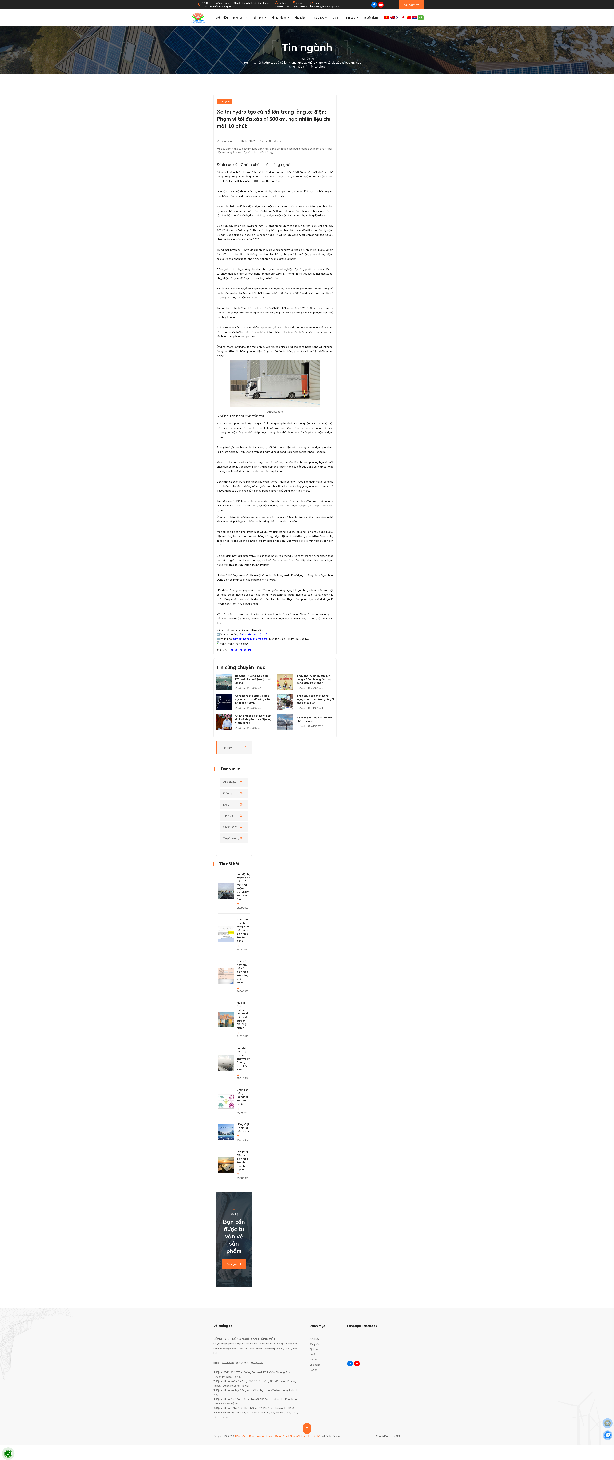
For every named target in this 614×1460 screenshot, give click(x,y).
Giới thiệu (222, 17)
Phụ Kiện (300, 17)
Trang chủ (307, 58)
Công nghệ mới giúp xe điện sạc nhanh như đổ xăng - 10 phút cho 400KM (252, 699)
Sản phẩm (314, 1344)
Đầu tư (228, 793)
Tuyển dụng (371, 17)
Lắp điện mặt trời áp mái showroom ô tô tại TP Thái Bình (243, 1058)
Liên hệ (313, 1369)
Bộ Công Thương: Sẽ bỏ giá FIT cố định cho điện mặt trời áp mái (253, 679)
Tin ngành (224, 101)
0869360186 (282, 6)
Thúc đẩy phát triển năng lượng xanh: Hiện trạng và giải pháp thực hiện (315, 699)
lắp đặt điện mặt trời (255, 634)
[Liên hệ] (8, 1453)
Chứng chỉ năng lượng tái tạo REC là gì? (243, 1097)
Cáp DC (319, 17)
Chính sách (230, 827)
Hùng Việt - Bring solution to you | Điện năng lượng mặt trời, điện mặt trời (278, 1436)
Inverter (238, 17)
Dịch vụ (313, 1349)
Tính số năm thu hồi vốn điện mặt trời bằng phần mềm (242, 971)
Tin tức (351, 17)
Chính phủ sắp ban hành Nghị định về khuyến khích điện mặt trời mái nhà (254, 719)
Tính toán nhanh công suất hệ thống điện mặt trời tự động (243, 930)
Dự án (336, 17)
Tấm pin (258, 17)
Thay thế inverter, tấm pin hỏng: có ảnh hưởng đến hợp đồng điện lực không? (314, 679)
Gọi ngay (410, 4)
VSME (397, 1436)
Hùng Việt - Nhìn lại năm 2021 (243, 1128)
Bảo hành (314, 1364)
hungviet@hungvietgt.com (324, 6)
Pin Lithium (279, 17)
